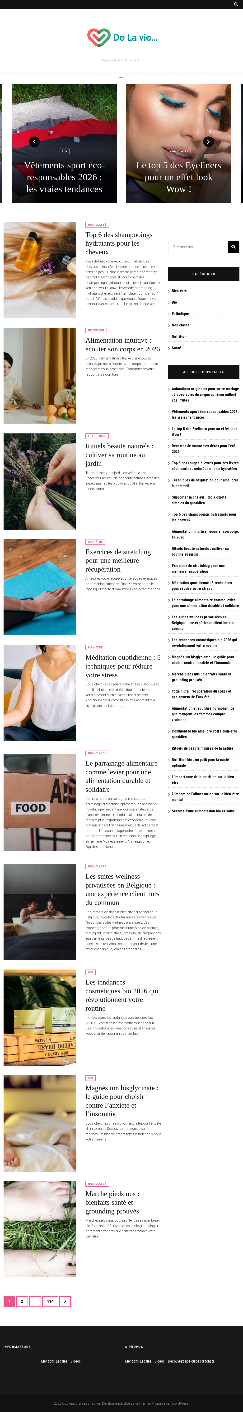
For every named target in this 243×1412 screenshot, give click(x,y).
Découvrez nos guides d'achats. (191, 1361)
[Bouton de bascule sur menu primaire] (121, 79)
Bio (90, 972)
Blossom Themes (137, 1403)
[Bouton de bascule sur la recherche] (236, 4)
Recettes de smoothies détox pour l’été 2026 (178, 183)
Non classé (64, 151)
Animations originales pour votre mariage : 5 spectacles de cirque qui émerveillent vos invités (205, 395)
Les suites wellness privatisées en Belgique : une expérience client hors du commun (203, 623)
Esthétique (97, 436)
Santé (176, 348)
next (208, 141)
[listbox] (121, 143)
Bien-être (95, 541)
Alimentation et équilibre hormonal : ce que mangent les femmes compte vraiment (203, 714)
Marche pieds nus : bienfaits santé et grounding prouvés (112, 1202)
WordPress (180, 1403)
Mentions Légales (54, 1361)
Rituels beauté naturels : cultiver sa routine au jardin (119, 454)
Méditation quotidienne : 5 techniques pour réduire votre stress (123, 666)
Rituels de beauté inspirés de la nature (202, 748)
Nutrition (178, 163)
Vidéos (75, 1361)
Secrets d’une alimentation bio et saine (203, 811)
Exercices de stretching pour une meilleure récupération (118, 560)
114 (51, 1301)
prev (34, 141)
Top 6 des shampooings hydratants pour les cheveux (119, 243)
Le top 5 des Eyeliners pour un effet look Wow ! (64, 177)
